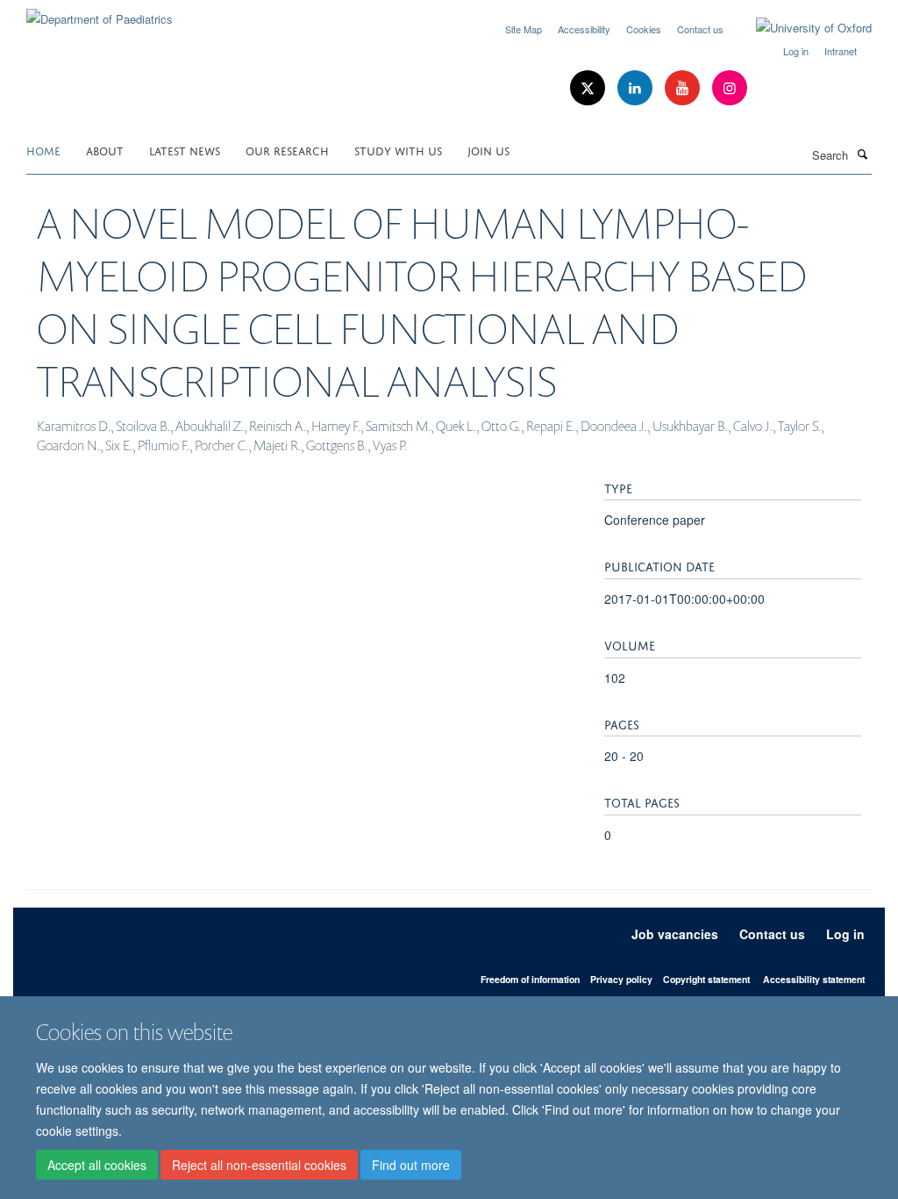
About (105, 149)
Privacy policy (621, 979)
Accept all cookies (96, 1165)
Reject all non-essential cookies (259, 1165)
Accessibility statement (814, 979)
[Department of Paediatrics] (99, 12)
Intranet (840, 51)
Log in (796, 51)
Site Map (523, 29)
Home (43, 149)
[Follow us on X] (589, 88)
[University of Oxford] (801, 28)
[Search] (862, 153)
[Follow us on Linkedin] (636, 88)
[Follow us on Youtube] (684, 88)
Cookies (643, 29)
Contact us (700, 29)
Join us (488, 149)
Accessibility (584, 29)
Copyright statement (706, 979)
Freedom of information (530, 979)
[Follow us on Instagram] (729, 88)
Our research (287, 149)
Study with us (398, 149)
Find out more (411, 1165)
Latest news (184, 149)
